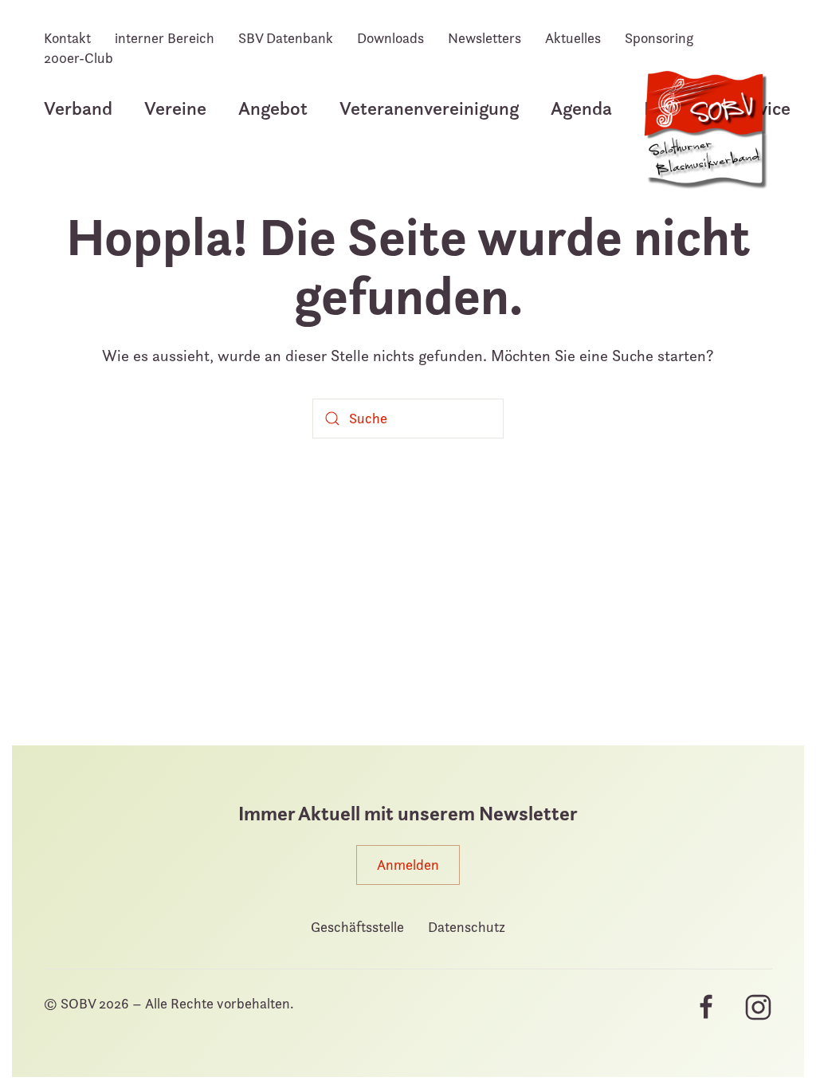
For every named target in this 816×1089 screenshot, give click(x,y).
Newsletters (484, 37)
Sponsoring (659, 37)
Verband (78, 108)
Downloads (390, 37)
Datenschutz (466, 926)
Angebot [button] (273, 108)
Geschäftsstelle (357, 926)
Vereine (175, 108)
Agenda (581, 108)
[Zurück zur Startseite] (704, 138)
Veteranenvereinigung (429, 108)
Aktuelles (573, 37)
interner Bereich (164, 37)
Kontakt (67, 37)
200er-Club (78, 57)
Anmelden (408, 864)
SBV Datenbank (285, 37)
